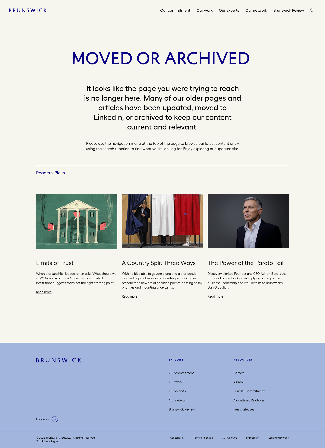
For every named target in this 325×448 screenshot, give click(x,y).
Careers (239, 373)
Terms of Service (203, 437)
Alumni (238, 382)
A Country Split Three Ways (159, 262)
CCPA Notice (229, 437)
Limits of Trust (55, 262)
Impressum (252, 437)
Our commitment (175, 10)
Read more (44, 292)
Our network (256, 10)
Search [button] (313, 10)
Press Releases (243, 409)
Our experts (229, 10)
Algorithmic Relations (248, 400)
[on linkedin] (55, 419)
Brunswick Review (288, 10)
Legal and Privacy (278, 437)
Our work (205, 10)
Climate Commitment (249, 391)
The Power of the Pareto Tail (245, 262)
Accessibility (177, 437)
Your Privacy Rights (47, 441)
